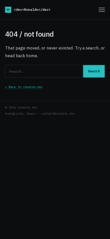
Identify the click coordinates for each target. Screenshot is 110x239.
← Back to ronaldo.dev (24, 87)
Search (94, 71)
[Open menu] (102, 10)
